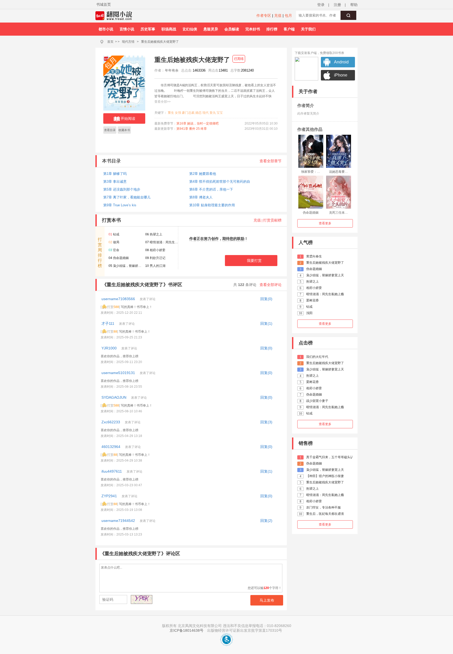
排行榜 (271, 29)
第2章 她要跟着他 (202, 174)
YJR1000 (109, 348)
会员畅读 (231, 29)
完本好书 (252, 29)
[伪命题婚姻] (310, 192)
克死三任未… (338, 212)
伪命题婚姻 (311, 212)
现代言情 (128, 42)
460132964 (111, 447)
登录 (321, 5)
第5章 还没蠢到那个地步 (121, 189)
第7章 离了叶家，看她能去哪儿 (126, 197)
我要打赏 (254, 260)
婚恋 (198, 113)
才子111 (108, 323)
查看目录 (110, 130)
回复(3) (266, 422)
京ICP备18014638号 (186, 630)
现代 (205, 113)
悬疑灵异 (210, 29)
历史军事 (148, 29)
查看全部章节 (271, 161)
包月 (288, 15)
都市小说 (106, 29)
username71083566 (118, 299)
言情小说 (127, 29)
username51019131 (118, 373)
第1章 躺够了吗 (115, 174)
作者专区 (263, 15)
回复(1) (266, 323)
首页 (110, 42)
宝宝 (220, 113)
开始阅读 (128, 118)
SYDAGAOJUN (114, 397)
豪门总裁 (188, 113)
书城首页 (103, 4)
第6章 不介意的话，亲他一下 (211, 189)
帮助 (354, 5)
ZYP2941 (109, 496)
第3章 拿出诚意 (115, 181)
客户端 (289, 29)
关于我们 (308, 29)
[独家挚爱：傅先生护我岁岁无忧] (310, 151)
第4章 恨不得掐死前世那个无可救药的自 (219, 181)
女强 (178, 113)
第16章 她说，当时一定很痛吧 (197, 123)
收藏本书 (124, 130)
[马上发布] (127, 600)
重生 (171, 113)
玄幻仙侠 (189, 29)
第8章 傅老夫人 (201, 197)
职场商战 (168, 29)
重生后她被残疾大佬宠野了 (160, 42)
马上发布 (267, 600)
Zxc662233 (111, 422)
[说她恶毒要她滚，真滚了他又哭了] (338, 151)
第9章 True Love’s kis (119, 205)
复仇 (212, 113)
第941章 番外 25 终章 (191, 129)
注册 (337, 5)
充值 (278, 15)
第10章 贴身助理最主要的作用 (212, 205)
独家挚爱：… (310, 172)
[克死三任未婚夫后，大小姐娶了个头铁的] (338, 192)
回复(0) (266, 299)
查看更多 (325, 223)
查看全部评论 (271, 285)
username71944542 (118, 520)
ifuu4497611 (112, 471)
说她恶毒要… (338, 172)
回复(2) (266, 520)
